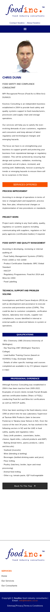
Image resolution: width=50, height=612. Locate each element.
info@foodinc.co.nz (28, 601)
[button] (25, 29)
